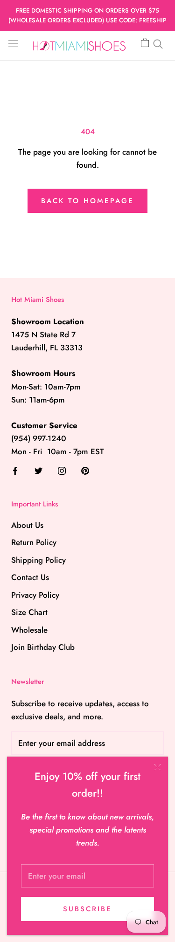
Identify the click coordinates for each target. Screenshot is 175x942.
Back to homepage (87, 201)
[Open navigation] (13, 43)
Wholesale (29, 629)
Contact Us (30, 577)
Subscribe (87, 909)
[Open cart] (145, 43)
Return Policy (33, 542)
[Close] (157, 767)
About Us (27, 525)
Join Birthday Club (43, 647)
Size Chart (29, 612)
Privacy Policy (35, 595)
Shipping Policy (38, 560)
